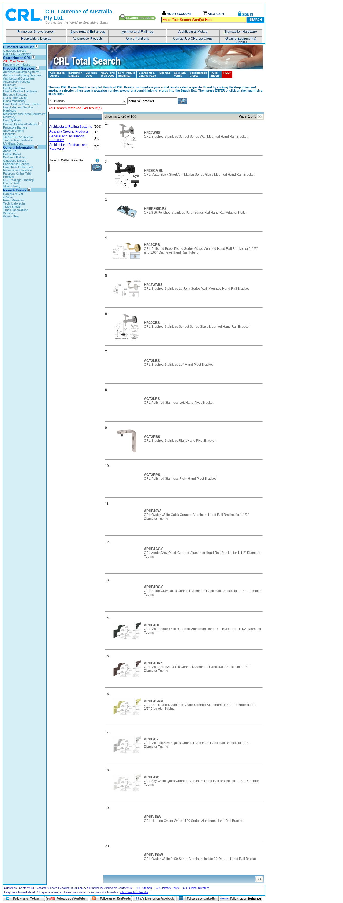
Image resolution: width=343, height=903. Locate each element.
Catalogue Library (14, 50)
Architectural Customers (19, 78)
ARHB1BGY (153, 587)
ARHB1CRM (153, 701)
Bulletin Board (12, 154)
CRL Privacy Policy (167, 887)
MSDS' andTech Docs (108, 74)
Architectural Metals (192, 31)
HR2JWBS (152, 133)
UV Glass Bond (13, 143)
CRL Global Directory (196, 887)
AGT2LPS (152, 399)
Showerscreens (13, 130)
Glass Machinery (14, 101)
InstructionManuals (75, 74)
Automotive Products (88, 38)
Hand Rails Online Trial (18, 167)
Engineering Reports (16, 163)
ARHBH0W (152, 817)
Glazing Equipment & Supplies (240, 40)
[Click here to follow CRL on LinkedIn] (197, 898)
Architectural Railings (137, 31)
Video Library (11, 186)
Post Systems (12, 120)
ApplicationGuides (57, 74)
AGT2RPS (152, 475)
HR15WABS (153, 285)
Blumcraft (9, 84)
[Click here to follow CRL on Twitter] (24, 898)
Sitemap (164, 72)
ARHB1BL (152, 625)
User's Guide (11, 183)
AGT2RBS (152, 437)
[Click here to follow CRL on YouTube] (67, 898)
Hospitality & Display (36, 38)
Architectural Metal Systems (21, 72)
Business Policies (14, 157)
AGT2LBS (152, 361)
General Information (18, 147)
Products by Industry (17, 64)
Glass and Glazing (15, 97)
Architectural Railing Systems (22, 75)
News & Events (15, 190)
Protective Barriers (15, 127)
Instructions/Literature (17, 170)
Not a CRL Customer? (17, 53)
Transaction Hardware (241, 31)
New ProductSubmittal (126, 74)
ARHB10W (152, 511)
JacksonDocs (91, 74)
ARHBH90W (153, 855)
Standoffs (9, 133)
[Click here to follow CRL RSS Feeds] (110, 898)
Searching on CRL (17, 58)
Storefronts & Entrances (87, 31)
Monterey (9, 117)
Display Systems (14, 88)
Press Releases (13, 200)
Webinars (9, 213)
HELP (227, 72)
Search (255, 19)
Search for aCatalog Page (147, 74)
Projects (8, 176)
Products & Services (19, 68)
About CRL (10, 151)
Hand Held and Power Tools (21, 104)
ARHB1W (151, 777)
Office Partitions (137, 38)
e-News (8, 197)
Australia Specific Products (68, 131)
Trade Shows (12, 206)
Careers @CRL (13, 193)
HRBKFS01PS (155, 209)
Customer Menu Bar (18, 47)
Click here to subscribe (134, 892)
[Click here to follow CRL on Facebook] (154, 898)
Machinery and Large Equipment (24, 113)
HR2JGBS (152, 323)
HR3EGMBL (153, 171)
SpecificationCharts (198, 74)
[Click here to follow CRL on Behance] (241, 898)
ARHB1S (151, 739)
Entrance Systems (15, 94)
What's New (11, 216)
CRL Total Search (14, 61)
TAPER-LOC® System (18, 137)
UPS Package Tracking (18, 180)
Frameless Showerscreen (36, 31)
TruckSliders (215, 74)
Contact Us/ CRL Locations (192, 38)
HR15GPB (152, 245)
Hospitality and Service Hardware (18, 109)
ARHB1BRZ (153, 663)
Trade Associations (15, 209)
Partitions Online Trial (17, 173)
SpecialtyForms (180, 74)
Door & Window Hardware (20, 91)
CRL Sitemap (144, 887)
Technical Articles (14, 203)
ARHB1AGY (153, 549)
